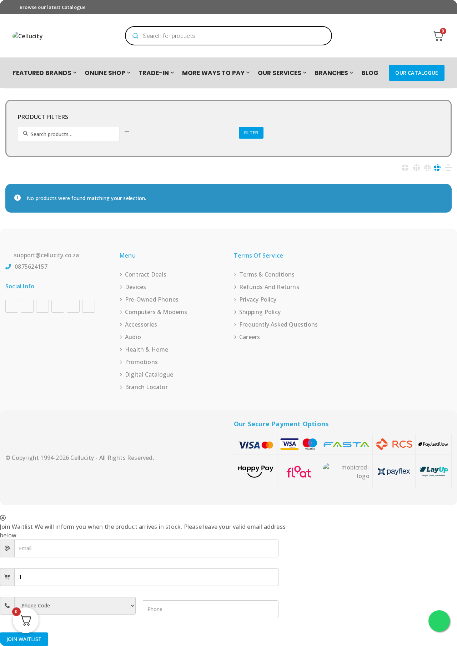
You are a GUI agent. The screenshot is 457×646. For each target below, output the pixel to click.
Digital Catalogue (149, 374)
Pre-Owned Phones (152, 299)
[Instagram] (27, 306)
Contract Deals (145, 274)
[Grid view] (405, 167)
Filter (251, 132)
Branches (331, 73)
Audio (133, 337)
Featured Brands (41, 73)
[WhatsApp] (88, 306)
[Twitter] (73, 306)
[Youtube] (42, 306)
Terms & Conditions (267, 274)
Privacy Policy (257, 299)
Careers (249, 337)
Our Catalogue (416, 72)
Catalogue (74, 7)
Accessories (141, 324)
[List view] (448, 167)
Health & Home (147, 349)
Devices (135, 287)
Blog (369, 73)
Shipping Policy (260, 312)
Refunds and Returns (269, 287)
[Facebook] (11, 306)
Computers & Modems (156, 312)
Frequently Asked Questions (278, 324)
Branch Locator (146, 387)
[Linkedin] (57, 306)
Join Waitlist (23, 639)
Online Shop (105, 73)
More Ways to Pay (213, 73)
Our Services (279, 73)
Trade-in (154, 73)
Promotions (141, 362)
